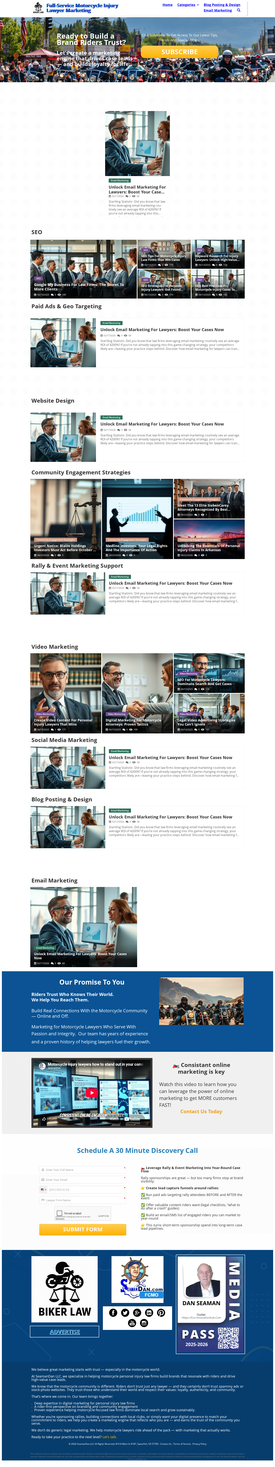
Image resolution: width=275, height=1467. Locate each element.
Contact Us (166, 1443)
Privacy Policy (199, 1443)
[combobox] (43, 1189)
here (145, 1459)
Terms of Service (182, 1443)
